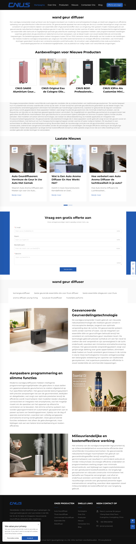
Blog (100, 5)
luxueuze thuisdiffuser (52, 298)
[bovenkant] (132, 526)
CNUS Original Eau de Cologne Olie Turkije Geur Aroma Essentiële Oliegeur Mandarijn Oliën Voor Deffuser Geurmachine (53, 90)
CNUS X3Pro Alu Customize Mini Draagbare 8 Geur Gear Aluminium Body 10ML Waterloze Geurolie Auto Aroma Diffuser (112, 90)
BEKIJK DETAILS (23, 72)
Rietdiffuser (58, 524)
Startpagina (39, 5)
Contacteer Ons (88, 5)
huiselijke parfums (74, 298)
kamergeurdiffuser (21, 293)
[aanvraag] (133, 263)
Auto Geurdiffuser (61, 511)
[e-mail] (133, 273)
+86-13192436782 (106, 522)
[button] (66, 205)
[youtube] (132, 521)
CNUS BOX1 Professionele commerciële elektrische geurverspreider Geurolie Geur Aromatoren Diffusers (83, 90)
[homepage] (19, 5)
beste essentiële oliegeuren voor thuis (100, 293)
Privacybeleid (104, 540)
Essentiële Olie (59, 521)
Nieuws (74, 5)
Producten (63, 5)
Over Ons (52, 5)
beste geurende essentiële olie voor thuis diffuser (56, 293)
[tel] (133, 268)
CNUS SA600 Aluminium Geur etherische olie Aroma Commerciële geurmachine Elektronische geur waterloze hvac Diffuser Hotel (23, 90)
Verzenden (68, 269)
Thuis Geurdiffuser (61, 514)
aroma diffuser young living (25, 298)
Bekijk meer (16, 195)
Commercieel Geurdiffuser (64, 517)
